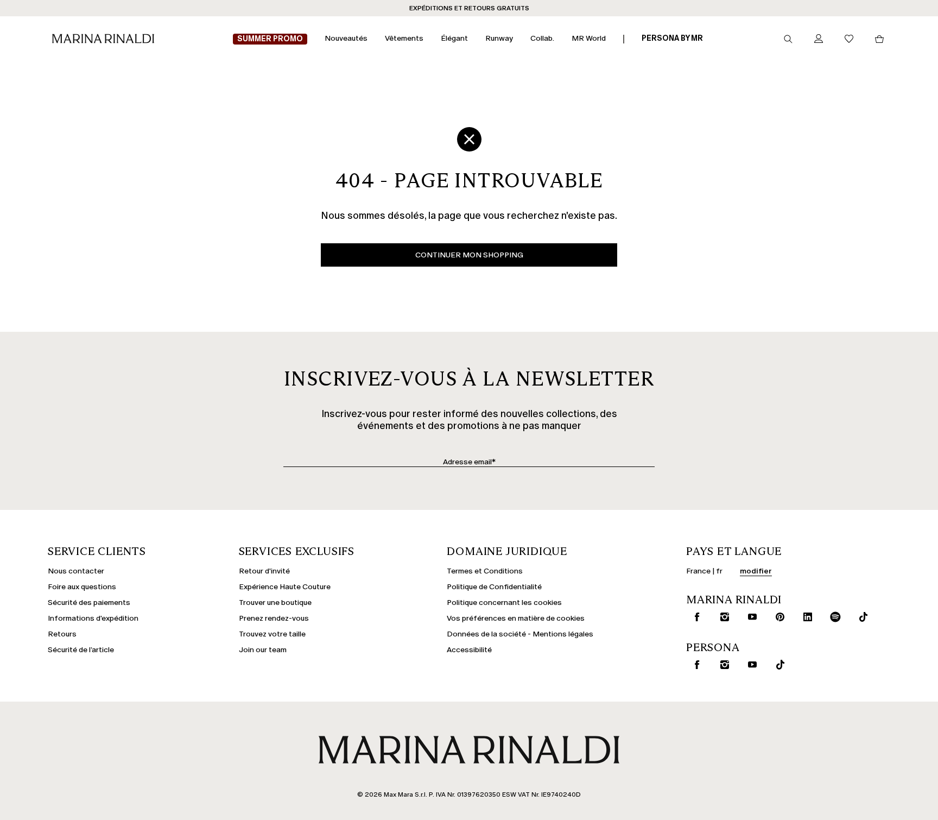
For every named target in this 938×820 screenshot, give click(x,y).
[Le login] (818, 39)
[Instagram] (722, 616)
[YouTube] (750, 616)
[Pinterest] (778, 616)
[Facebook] (695, 616)
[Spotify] (833, 616)
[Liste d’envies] (848, 39)
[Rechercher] (788, 39)
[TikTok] (861, 616)
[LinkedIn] (805, 616)
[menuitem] (270, 39)
